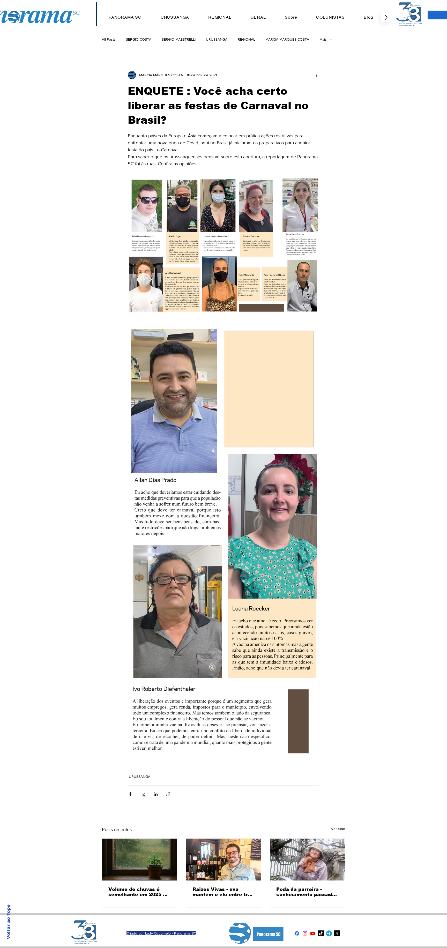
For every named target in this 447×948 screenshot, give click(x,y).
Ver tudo (338, 829)
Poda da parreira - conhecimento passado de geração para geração (305, 892)
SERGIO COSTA (138, 39)
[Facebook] (297, 933)
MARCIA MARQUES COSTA (287, 39)
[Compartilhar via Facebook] (130, 794)
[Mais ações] (316, 75)
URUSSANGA (216, 39)
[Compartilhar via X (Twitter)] (142, 794)
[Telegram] (329, 933)
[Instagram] (305, 933)
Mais (323, 39)
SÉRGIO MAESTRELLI (179, 39)
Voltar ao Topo (8, 922)
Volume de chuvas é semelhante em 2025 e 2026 (137, 892)
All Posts (109, 39)
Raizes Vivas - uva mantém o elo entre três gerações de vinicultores (223, 892)
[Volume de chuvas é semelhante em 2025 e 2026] (139, 859)
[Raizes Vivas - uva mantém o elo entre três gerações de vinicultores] (223, 859)
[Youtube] (313, 933)
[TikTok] (321, 933)
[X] (337, 933)
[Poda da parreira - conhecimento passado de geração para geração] (307, 859)
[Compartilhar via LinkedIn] (155, 794)
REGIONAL (246, 39)
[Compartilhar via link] (168, 794)
